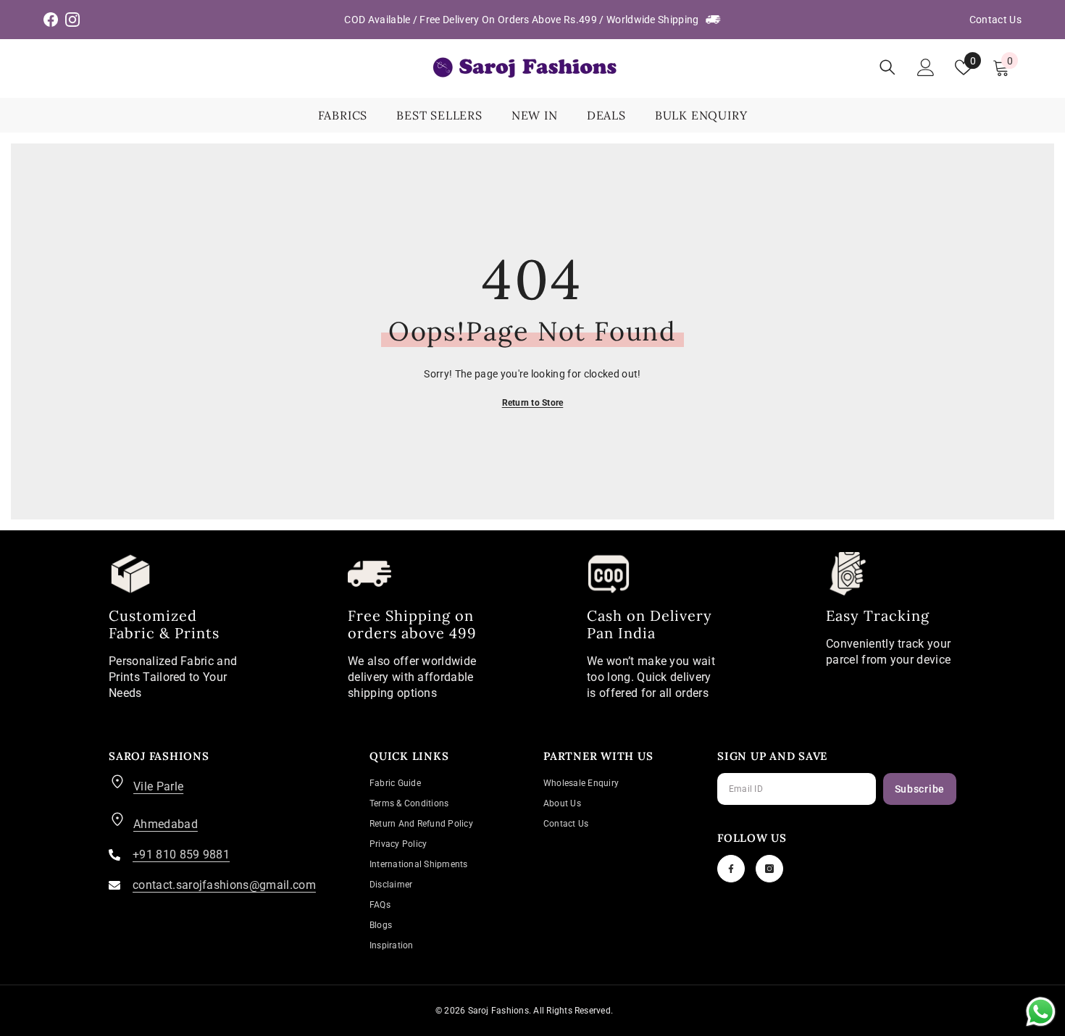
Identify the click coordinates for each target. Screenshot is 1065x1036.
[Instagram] (769, 868)
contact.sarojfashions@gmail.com (224, 885)
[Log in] (926, 67)
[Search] (887, 67)
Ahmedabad (165, 824)
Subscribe (920, 789)
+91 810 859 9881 (181, 854)
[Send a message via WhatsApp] (1041, 1012)
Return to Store (533, 403)
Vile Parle (158, 786)
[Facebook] (731, 868)
